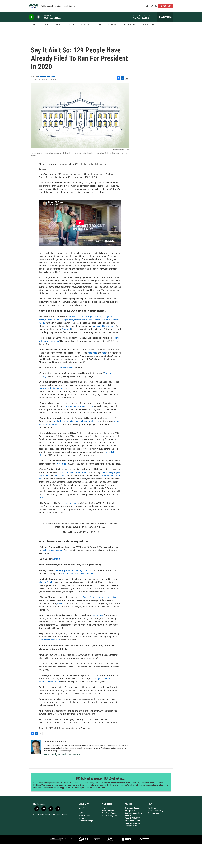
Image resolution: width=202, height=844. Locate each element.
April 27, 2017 (93, 532)
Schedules (34, 24)
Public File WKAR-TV (132, 818)
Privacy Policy (130, 811)
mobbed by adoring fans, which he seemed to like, (76, 421)
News (47, 24)
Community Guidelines (133, 808)
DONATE (167, 6)
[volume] (38, 17)
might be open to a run (52, 550)
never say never (67, 368)
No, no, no (61, 464)
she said (61, 603)
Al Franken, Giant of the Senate (73, 472)
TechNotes (152, 808)
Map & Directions (85, 816)
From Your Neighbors (109, 816)
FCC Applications (131, 826)
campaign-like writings (103, 326)
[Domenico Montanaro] (36, 747)
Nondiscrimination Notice (134, 813)
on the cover (71, 503)
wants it (56, 559)
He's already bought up (49, 639)
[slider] (42, 17)
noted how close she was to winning (78, 573)
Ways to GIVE (130, 24)
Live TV (154, 6)
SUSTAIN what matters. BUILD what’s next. (101, 778)
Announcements (108, 811)
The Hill (42, 497)
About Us (82, 808)
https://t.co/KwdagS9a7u (66, 527)
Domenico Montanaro (46, 76)
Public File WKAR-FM (132, 821)
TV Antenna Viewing (155, 811)
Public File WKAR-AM (132, 823)
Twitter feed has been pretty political (100, 597)
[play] (31, 17)
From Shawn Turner (109, 813)
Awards (104, 808)
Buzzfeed (66, 329)
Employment (83, 818)
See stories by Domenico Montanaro (62, 754)
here (90, 353)
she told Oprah (45, 582)
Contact (81, 811)
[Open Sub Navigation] (41, 24)
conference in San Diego (50, 388)
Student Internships (86, 821)
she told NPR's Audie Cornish (79, 406)
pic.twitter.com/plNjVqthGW (92, 527)
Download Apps (153, 813)
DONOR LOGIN (148, 24)
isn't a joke (60, 475)
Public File (128, 816)
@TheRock (73, 523)
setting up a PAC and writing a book (72, 570)
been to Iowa (97, 615)
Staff (81, 813)
